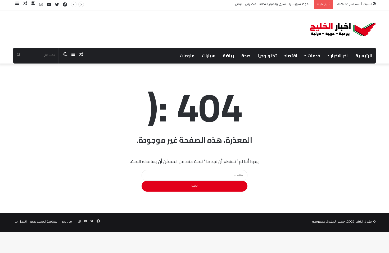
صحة (245, 56)
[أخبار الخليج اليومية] (343, 29)
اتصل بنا (21, 222)
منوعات (187, 56)
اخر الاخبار (339, 56)
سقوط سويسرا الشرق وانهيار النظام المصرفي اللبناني (273, 4)
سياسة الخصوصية (43, 222)
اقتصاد (290, 56)
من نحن (66, 222)
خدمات (313, 56)
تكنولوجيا (267, 56)
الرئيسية (363, 56)
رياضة (228, 56)
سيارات (208, 56)
